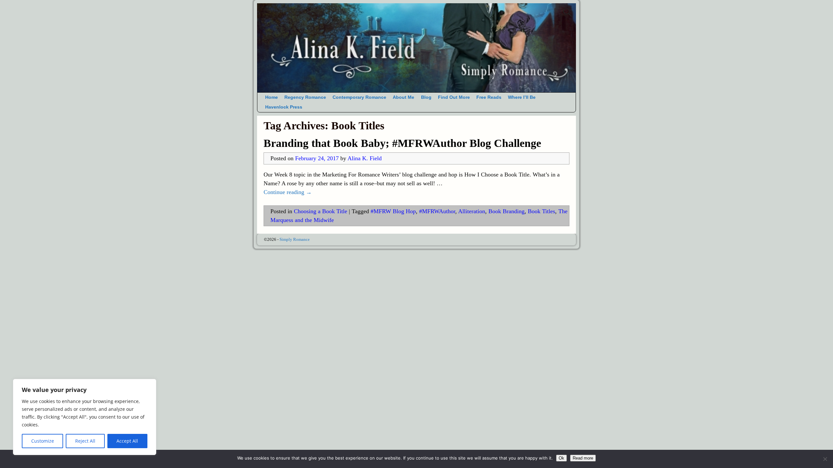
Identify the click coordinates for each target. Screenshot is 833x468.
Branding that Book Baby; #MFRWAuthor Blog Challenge (402, 143)
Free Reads (488, 97)
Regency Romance (305, 97)
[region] (84, 417)
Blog (426, 97)
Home (271, 97)
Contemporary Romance (359, 97)
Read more (583, 458)
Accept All (127, 441)
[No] (825, 459)
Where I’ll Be (522, 97)
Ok (561, 458)
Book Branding (506, 211)
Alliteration (471, 211)
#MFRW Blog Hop (393, 211)
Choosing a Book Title (320, 211)
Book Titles (541, 211)
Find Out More (454, 97)
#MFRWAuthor (437, 211)
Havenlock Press (283, 107)
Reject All (85, 441)
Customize (42, 441)
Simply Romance (295, 239)
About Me (403, 97)
